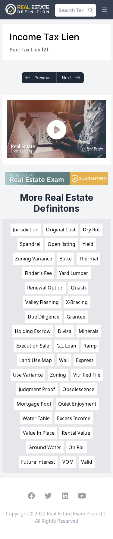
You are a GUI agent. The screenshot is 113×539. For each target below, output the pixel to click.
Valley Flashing (42, 302)
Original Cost (61, 229)
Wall (64, 360)
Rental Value (76, 433)
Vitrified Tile (86, 374)
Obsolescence (78, 389)
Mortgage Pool (34, 403)
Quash (78, 287)
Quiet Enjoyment (77, 403)
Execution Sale (32, 345)
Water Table (36, 418)
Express (85, 360)
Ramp (90, 345)
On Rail (76, 447)
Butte (65, 258)
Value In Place (39, 433)
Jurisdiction (26, 229)
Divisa (64, 331)
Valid (86, 462)
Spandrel (30, 244)
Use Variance (28, 374)
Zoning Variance (33, 258)
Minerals (89, 331)
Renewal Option (45, 287)
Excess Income (73, 418)
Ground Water (44, 447)
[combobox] (75, 10)
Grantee (76, 316)
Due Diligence (43, 316)
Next (66, 77)
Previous (43, 77)
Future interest (38, 462)
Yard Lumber (73, 273)
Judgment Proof (37, 389)
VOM (68, 462)
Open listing (61, 244)
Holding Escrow (33, 331)
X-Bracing (77, 302)
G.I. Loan (66, 345)
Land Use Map (35, 360)
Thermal (88, 258)
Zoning (58, 374)
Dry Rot (91, 229)
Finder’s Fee (38, 273)
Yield (88, 244)
